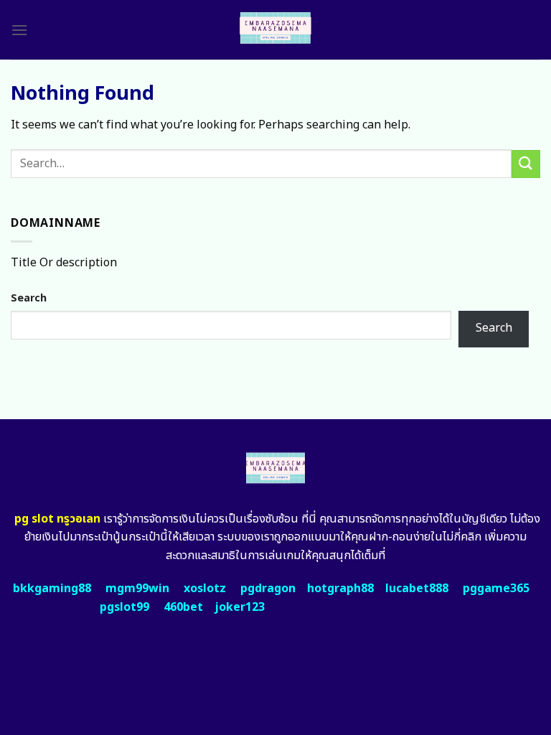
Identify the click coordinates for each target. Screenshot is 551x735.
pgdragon (268, 588)
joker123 (240, 607)
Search (29, 298)
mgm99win (137, 588)
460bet (183, 607)
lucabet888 (416, 588)
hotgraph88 (340, 588)
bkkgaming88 (52, 588)
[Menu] (19, 29)
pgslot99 (124, 607)
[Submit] (526, 164)
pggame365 (496, 588)
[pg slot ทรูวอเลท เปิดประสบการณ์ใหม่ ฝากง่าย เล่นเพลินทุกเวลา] (276, 30)
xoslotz (205, 588)
